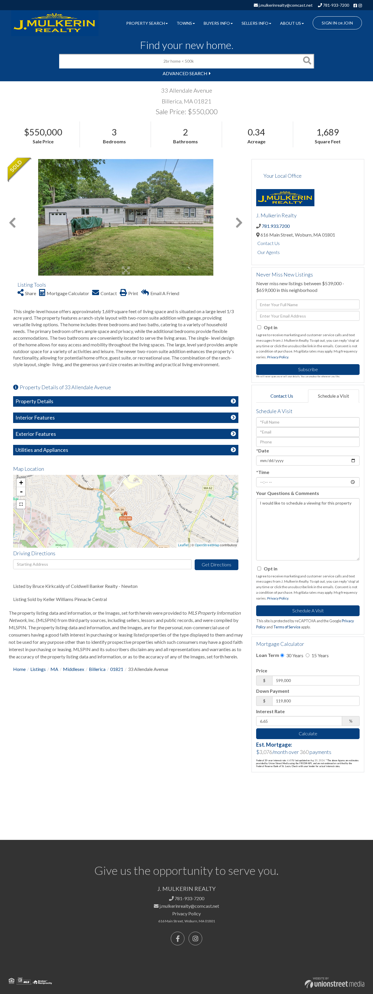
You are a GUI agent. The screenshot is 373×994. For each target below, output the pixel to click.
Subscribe (308, 369)
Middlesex (73, 669)
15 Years (320, 655)
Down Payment (272, 691)
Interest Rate (270, 711)
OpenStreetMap (207, 545)
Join (348, 22)
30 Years (294, 655)
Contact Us (268, 243)
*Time (262, 472)
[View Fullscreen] (21, 504)
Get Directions (216, 564)
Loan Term (267, 655)
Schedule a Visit (333, 396)
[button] (307, 61)
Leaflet (183, 545)
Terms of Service (286, 627)
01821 (116, 669)
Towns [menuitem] (184, 23)
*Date (262, 450)
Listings (38, 669)
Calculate (308, 733)
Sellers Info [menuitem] (255, 23)
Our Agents (268, 252)
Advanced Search (185, 73)
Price (261, 670)
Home (19, 669)
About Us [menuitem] (290, 23)
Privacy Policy (277, 357)
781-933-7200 (335, 5)
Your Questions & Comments (287, 493)
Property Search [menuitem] (145, 23)
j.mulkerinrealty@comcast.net (285, 5)
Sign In (329, 22)
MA (54, 669)
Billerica (97, 669)
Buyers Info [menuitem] (217, 23)
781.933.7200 (276, 226)
